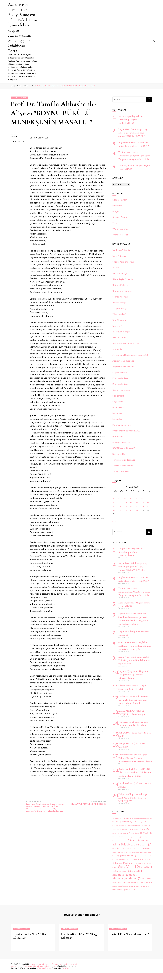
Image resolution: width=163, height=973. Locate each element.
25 (119, 510)
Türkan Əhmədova (130, 852)
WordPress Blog (120, 229)
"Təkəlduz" (116, 818)
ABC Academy (119, 337)
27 (131, 510)
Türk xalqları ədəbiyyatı (123, 459)
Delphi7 (14, 137)
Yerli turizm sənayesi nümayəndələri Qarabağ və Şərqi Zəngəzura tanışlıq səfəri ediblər (134, 156)
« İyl (114, 521)
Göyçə (115, 833)
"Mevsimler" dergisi (121, 291)
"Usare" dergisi (119, 302)
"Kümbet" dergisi (120, 285)
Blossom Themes (44, 968)
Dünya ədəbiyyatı (120, 378)
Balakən (139, 825)
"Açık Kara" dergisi (121, 250)
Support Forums (120, 217)
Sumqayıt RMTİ (119, 454)
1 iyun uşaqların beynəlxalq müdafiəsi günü (135, 818)
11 (119, 502)
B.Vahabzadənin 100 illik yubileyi (125, 825)
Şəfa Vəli (129, 866)
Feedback (117, 205)
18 (119, 506)
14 (137, 502)
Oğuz (115, 848)
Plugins (116, 211)
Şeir (146, 863)
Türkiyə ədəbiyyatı (19, 98)
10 (114, 502)
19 (125, 506)
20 (131, 506)
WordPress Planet (121, 234)
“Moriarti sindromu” (142, 886)
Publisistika (117, 436)
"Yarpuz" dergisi (120, 308)
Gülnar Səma (135, 833)
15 (142, 502)
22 (142, 506)
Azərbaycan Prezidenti (123, 366)
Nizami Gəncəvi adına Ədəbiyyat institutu (132, 842)
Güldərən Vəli (123, 833)
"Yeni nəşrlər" (119, 314)
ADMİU (126, 821)
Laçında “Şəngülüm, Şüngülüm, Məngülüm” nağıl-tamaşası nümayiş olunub (133, 675)
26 (125, 510)
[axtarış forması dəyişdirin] (154, 41)
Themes (116, 223)
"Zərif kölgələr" (119, 320)
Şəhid (143, 867)
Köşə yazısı (117, 401)
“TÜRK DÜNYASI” (118, 890)
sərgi (149, 848)
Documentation (119, 199)
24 (114, 510)
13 (131, 502)
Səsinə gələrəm (117, 852)
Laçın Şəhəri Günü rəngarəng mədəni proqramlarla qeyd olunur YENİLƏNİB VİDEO (132, 133)
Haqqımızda (118, 395)
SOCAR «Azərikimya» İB (123, 448)
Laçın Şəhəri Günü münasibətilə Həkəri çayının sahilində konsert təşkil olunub (134, 660)
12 (125, 502)
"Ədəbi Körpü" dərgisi (123, 261)
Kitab (147, 833)
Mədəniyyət (118, 407)
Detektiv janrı (134, 829)
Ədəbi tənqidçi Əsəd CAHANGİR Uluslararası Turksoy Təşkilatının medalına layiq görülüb (134, 772)
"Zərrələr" (117, 325)
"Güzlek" (116, 267)
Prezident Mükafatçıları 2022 (126, 430)
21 (137, 506)
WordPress (66, 968)
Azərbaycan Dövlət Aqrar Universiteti (130, 355)
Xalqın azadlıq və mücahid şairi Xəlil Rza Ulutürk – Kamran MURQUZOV (133, 798)
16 (148, 502)
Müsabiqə (117, 413)
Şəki (133, 871)
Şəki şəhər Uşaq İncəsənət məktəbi (123, 886)
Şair (136, 863)
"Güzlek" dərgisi (120, 273)
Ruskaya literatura (121, 442)
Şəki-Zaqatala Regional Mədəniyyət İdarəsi (127, 874)
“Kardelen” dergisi (121, 331)
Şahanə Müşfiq (124, 863)
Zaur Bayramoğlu (122, 859)
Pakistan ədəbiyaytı (121, 425)
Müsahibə (117, 419)
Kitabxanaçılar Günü (119, 837)
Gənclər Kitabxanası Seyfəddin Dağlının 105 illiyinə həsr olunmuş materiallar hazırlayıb (134, 646)
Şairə (140, 863)
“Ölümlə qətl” (130, 890)
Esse (145, 829)
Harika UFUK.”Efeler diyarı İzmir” (129, 934)
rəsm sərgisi (142, 848)
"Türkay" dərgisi (120, 296)
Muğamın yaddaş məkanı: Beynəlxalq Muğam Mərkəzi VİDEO (130, 119)
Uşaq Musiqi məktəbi (126, 855)
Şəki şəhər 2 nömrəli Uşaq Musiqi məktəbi (138, 882)
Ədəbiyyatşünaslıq (121, 390)
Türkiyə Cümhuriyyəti (122, 465)
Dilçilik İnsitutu (119, 372)
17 (114, 506)
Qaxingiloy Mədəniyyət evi (128, 848)
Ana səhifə (117, 349)
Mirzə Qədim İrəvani (134, 837)
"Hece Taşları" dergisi (122, 279)
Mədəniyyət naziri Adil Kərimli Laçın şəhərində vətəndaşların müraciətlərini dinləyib (133, 700)
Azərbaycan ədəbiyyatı (123, 360)
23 (148, 506)
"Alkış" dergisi (119, 256)
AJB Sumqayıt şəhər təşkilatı (126, 343)
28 (137, 510)
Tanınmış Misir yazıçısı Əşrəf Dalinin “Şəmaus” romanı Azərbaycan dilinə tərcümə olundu (135, 758)
